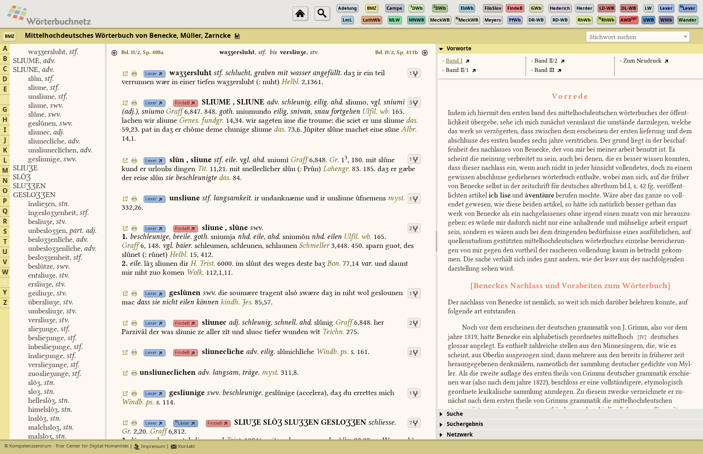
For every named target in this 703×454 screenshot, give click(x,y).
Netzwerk (460, 435)
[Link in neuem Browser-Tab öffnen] (160, 74)
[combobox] (638, 36)
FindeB (182, 103)
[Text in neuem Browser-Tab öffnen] (467, 60)
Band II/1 (457, 70)
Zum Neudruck (642, 60)
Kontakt (186, 446)
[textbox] (638, 37)
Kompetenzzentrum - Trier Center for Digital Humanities (69, 446)
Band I (454, 60)
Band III (544, 70)
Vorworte (459, 48)
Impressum (152, 446)
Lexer (151, 74)
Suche (455, 414)
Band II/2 (546, 60)
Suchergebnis (465, 424)
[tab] (570, 49)
